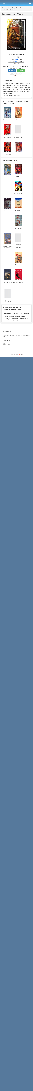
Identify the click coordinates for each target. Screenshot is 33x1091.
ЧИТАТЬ (21, 70)
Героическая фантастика (16, 52)
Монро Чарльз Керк (17, 8)
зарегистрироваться (18, 320)
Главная (4, 8)
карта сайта (19, 335)
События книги (16, 63)
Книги (9, 8)
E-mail (8, 345)
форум (8, 335)
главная (4, 335)
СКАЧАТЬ (12, 70)
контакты (13, 335)
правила (24, 335)
